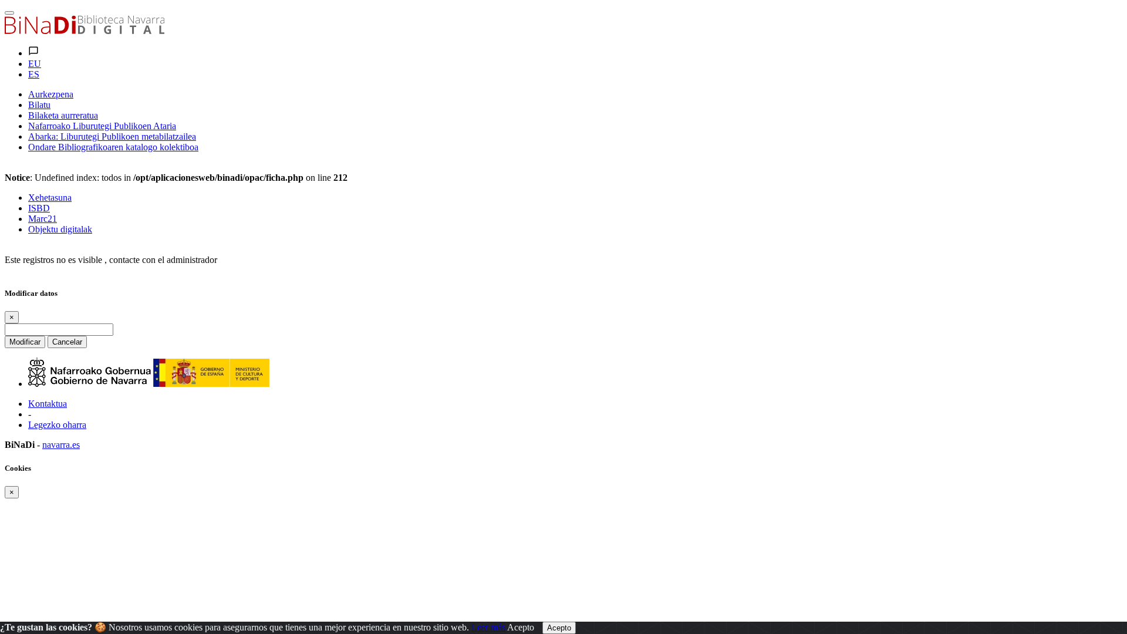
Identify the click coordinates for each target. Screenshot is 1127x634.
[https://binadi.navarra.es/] (84, 31)
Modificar (25, 342)
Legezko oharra (57, 425)
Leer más (488, 627)
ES (33, 74)
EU (34, 64)
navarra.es (61, 445)
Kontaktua (47, 404)
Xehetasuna (50, 198)
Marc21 (42, 219)
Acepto (520, 627)
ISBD (39, 208)
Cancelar (67, 342)
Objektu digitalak (60, 229)
